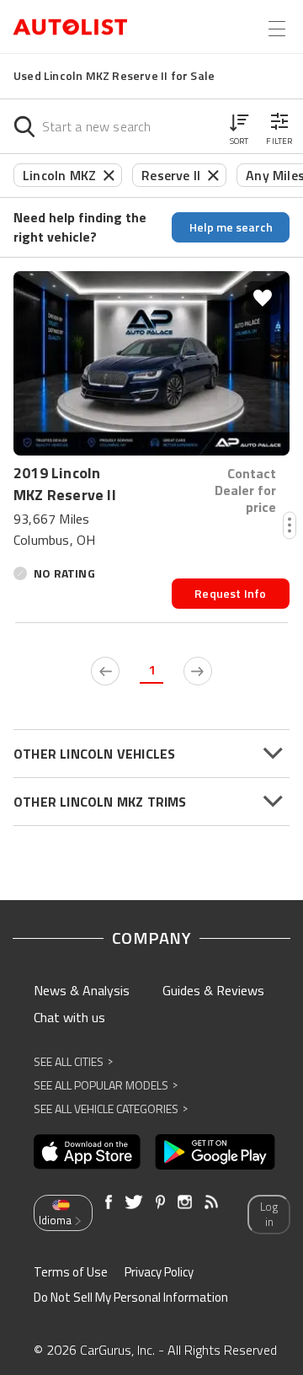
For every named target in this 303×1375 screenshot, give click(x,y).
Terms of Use (71, 1272)
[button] (239, 126)
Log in (269, 1214)
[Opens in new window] (87, 1152)
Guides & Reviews (213, 990)
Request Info (230, 593)
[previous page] (105, 671)
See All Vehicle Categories (111, 1108)
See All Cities (73, 1061)
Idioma (55, 1220)
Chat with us (69, 1017)
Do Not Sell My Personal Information (131, 1297)
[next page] (197, 671)
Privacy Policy (159, 1272)
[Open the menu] (276, 28)
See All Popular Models (106, 1085)
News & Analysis (82, 990)
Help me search (231, 227)
